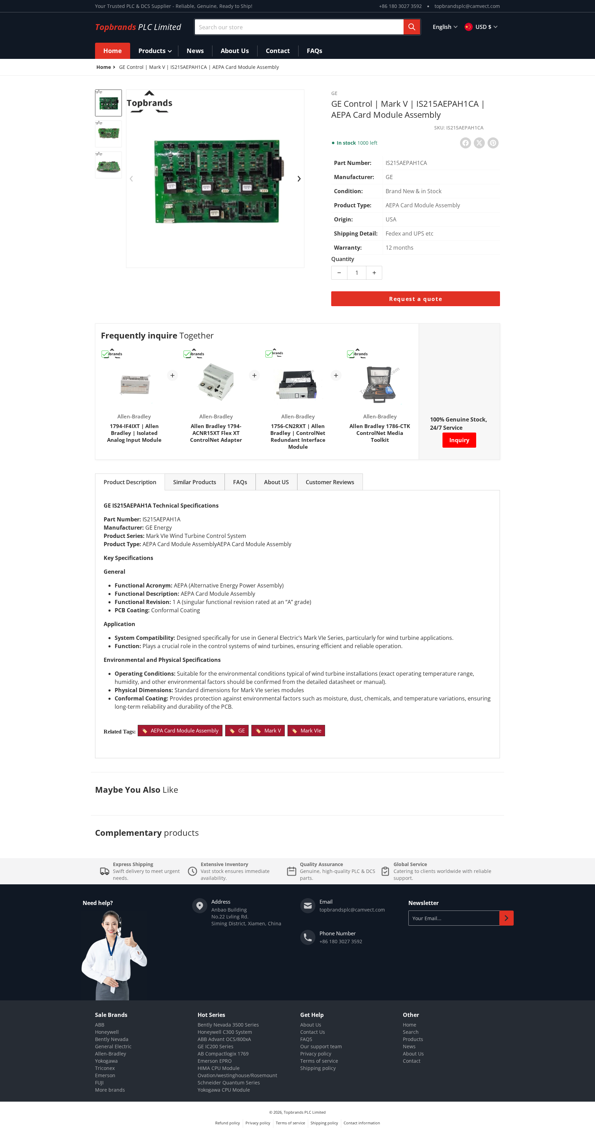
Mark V (272, 730)
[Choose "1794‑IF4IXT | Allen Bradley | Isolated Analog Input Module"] (105, 354)
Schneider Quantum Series (229, 1082)
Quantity (342, 259)
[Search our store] (412, 26)
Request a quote (415, 299)
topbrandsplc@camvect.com (467, 6)
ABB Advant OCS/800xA (224, 1039)
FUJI (99, 1082)
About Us (310, 1024)
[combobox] (307, 26)
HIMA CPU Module (219, 1068)
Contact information (362, 1122)
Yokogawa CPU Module (224, 1089)
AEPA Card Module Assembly (185, 730)
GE (241, 730)
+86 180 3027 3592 (400, 6)
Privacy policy (315, 1053)
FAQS (306, 1039)
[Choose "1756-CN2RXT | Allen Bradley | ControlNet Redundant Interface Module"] (268, 354)
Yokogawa (106, 1061)
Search (411, 1032)
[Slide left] (131, 179)
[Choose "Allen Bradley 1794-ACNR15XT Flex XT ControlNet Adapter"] (187, 354)
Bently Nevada (111, 1039)
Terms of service (319, 1061)
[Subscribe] (506, 918)
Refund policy (227, 1122)
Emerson (105, 1075)
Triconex (105, 1068)
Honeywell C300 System (225, 1032)
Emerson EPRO (215, 1061)
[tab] (130, 482)
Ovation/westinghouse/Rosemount (237, 1075)
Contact (411, 1061)
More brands (110, 1089)
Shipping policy (318, 1068)
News (409, 1046)
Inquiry (459, 440)
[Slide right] (299, 179)
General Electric (113, 1046)
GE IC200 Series (215, 1046)
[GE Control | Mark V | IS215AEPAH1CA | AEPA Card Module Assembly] (108, 103)
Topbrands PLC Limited (305, 1112)
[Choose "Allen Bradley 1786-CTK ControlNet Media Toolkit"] (350, 354)
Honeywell (107, 1032)
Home (409, 1024)
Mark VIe (311, 730)
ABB (99, 1024)
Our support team (321, 1046)
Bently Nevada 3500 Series (228, 1024)
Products (413, 1039)
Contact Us (312, 1032)
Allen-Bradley (110, 1053)
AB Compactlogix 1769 (223, 1053)
